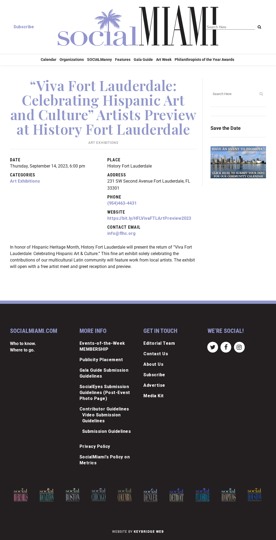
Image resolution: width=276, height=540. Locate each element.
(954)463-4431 (122, 203)
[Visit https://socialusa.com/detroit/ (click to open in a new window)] (176, 495)
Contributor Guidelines (104, 409)
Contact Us (155, 353)
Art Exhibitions (103, 143)
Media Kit (153, 395)
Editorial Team (159, 343)
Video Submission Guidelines (101, 417)
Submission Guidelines (106, 431)
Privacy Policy (95, 446)
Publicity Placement (101, 359)
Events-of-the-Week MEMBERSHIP (102, 346)
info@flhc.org (121, 233)
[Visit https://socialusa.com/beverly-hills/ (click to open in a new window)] (20, 494)
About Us (153, 364)
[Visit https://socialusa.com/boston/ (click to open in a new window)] (73, 494)
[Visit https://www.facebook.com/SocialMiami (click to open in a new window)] (226, 346)
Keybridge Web (149, 532)
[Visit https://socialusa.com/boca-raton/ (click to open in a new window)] (46, 494)
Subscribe (23, 26)
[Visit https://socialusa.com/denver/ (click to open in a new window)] (150, 495)
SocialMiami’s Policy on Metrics (105, 459)
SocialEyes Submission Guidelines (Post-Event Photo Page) (105, 392)
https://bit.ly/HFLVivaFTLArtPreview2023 (149, 218)
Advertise (154, 385)
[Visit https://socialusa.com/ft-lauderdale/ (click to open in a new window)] (202, 494)
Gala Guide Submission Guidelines (104, 373)
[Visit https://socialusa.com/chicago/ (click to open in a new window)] (98, 494)
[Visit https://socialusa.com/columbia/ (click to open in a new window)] (125, 494)
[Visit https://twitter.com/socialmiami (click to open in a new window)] (212, 346)
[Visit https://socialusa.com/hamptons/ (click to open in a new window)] (228, 494)
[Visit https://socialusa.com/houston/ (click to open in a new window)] (254, 494)
